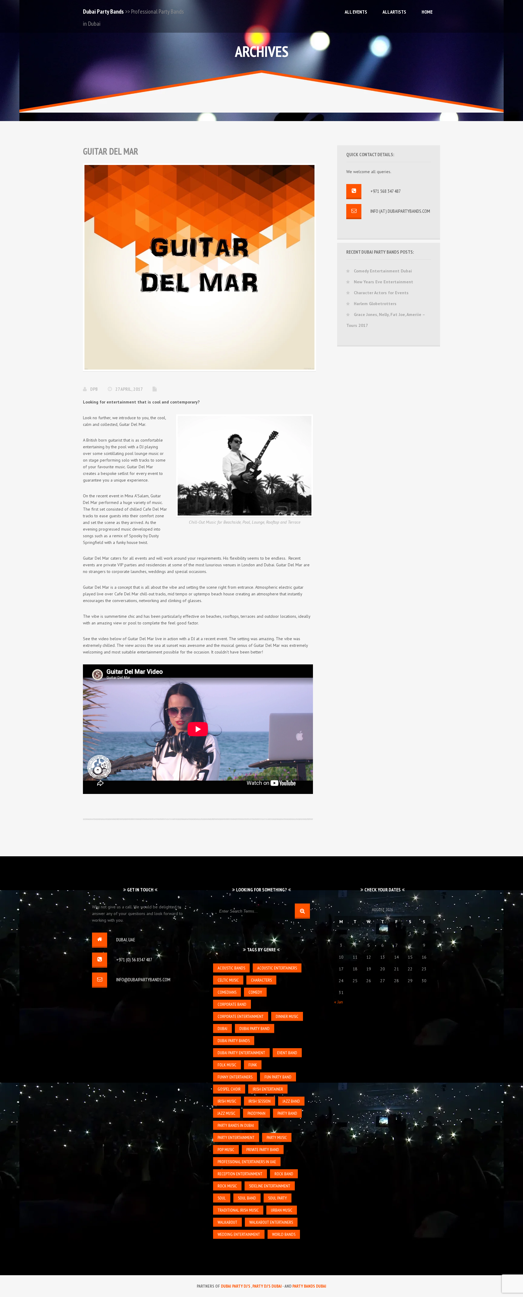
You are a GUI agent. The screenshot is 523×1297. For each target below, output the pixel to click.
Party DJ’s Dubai (267, 1286)
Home (427, 12)
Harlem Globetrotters (375, 303)
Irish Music (227, 1101)
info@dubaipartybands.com (143, 979)
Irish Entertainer (268, 1089)
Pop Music (226, 1149)
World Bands (283, 1234)
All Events (356, 12)
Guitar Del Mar (110, 151)
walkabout (227, 1222)
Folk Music (227, 1065)
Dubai (222, 1028)
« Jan (338, 1002)
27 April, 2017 (129, 389)
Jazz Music (226, 1113)
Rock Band (284, 1174)
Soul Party (277, 1198)
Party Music (277, 1137)
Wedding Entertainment (239, 1234)
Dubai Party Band (254, 1028)
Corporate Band (232, 1004)
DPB (94, 389)
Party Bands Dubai (309, 1286)
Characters (261, 980)
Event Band (287, 1052)
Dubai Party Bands (103, 11)
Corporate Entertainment (241, 1016)
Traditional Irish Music (238, 1210)
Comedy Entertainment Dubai (383, 271)
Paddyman (256, 1113)
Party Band (287, 1113)
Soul (222, 1198)
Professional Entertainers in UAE (247, 1161)
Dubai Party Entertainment (241, 1052)
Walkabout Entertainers (271, 1222)
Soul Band (247, 1198)
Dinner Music (287, 1016)
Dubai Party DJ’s (236, 1286)
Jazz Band (291, 1101)
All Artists (394, 12)
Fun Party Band (278, 1077)
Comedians (227, 992)
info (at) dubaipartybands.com (400, 211)
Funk (252, 1065)
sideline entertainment (269, 1186)
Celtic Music (228, 980)
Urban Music (281, 1210)
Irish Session (259, 1101)
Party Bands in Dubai (236, 1125)
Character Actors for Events (381, 292)
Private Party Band (262, 1149)
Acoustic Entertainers (277, 968)
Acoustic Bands (231, 968)
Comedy (255, 992)
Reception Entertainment (240, 1174)
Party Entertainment (236, 1137)
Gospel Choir (229, 1089)
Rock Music (227, 1186)
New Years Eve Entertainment (383, 282)
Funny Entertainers (235, 1077)
